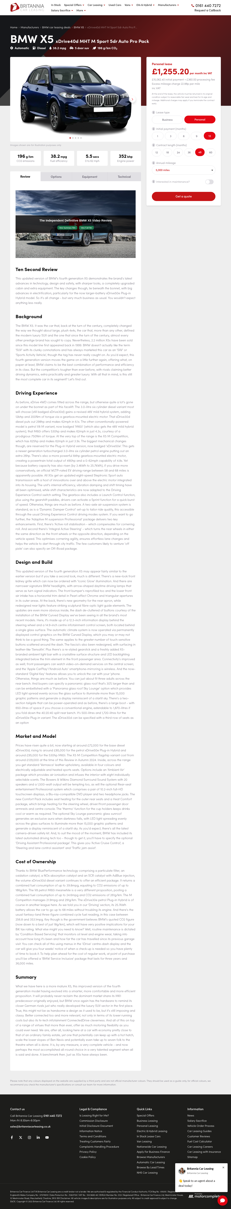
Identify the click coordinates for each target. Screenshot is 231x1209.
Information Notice (90, 1131)
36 (189, 152)
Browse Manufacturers (151, 1157)
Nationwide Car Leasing (152, 1146)
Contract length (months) (171, 145)
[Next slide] (132, 99)
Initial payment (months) (171, 129)
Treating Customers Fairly (95, 1141)
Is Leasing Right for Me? (94, 1115)
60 (210, 152)
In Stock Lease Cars (148, 1136)
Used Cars (115, 5)
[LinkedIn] (38, 1138)
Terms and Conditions (92, 1136)
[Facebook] (11, 1138)
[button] (70, 138)
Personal (199, 119)
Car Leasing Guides (199, 1131)
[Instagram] (29, 1138)
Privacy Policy (88, 1151)
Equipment (89, 176)
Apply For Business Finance (153, 1151)
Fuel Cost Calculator (199, 1141)
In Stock (56, 5)
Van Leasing (144, 1141)
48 (199, 152)
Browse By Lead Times (150, 1167)
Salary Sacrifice (197, 1120)
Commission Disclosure (93, 1120)
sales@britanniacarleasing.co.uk (30, 1126)
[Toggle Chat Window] (222, 1200)
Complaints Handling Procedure (99, 1146)
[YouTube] (47, 1138)
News (190, 1115)
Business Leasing (147, 1120)
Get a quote (184, 196)
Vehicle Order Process (200, 1125)
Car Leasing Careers (200, 1146)
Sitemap (192, 1157)
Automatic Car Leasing (151, 1162)
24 (178, 152)
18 (167, 152)
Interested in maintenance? (173, 181)
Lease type (163, 112)
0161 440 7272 (52, 1115)
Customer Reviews (198, 1136)
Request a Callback (207, 10)
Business (167, 119)
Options (56, 176)
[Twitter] (20, 1138)
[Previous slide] (19, 99)
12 (210, 135)
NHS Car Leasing (147, 1172)
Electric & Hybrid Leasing (152, 1131)
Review (25, 176)
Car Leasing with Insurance (204, 1151)
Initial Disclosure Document (96, 1125)
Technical (124, 176)
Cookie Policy (87, 1157)
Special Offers (145, 1115)
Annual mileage (166, 163)
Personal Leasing (147, 1125)
